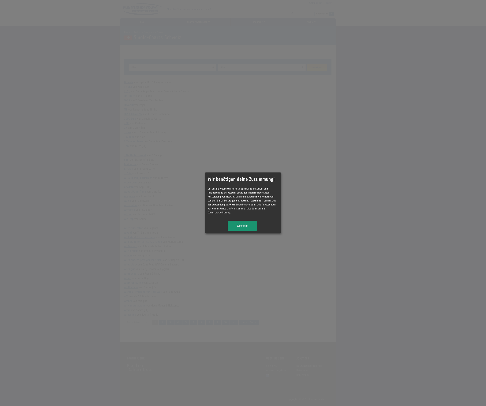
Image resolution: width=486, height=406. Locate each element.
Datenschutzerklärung (219, 212)
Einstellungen (243, 204)
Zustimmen (242, 225)
